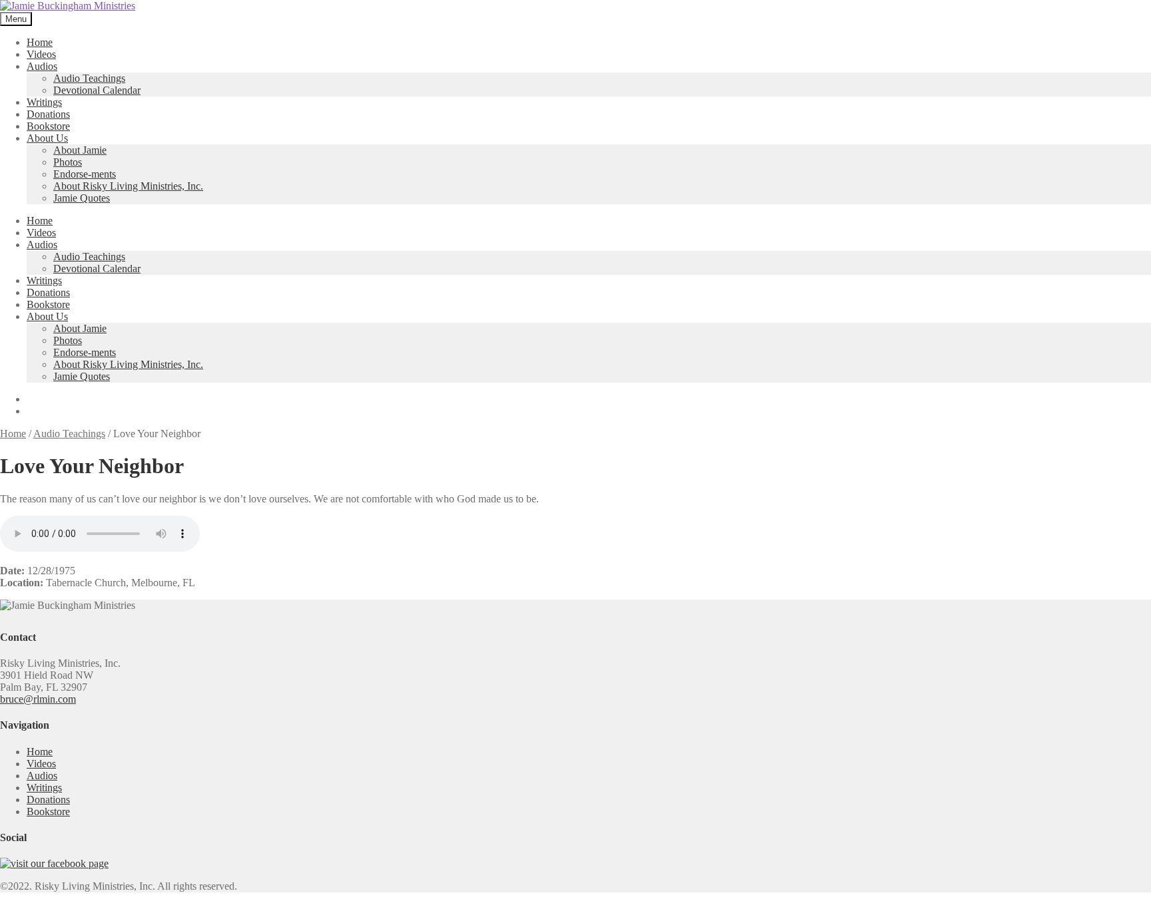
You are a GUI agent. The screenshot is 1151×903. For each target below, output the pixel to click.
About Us (47, 138)
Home (40, 42)
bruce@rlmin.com (38, 699)
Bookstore (48, 126)
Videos (41, 54)
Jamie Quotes (81, 198)
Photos (67, 162)
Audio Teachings (89, 78)
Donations (48, 114)
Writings (44, 102)
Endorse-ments (84, 174)
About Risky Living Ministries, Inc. (128, 186)
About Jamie (80, 150)
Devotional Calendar (97, 90)
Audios (42, 66)
